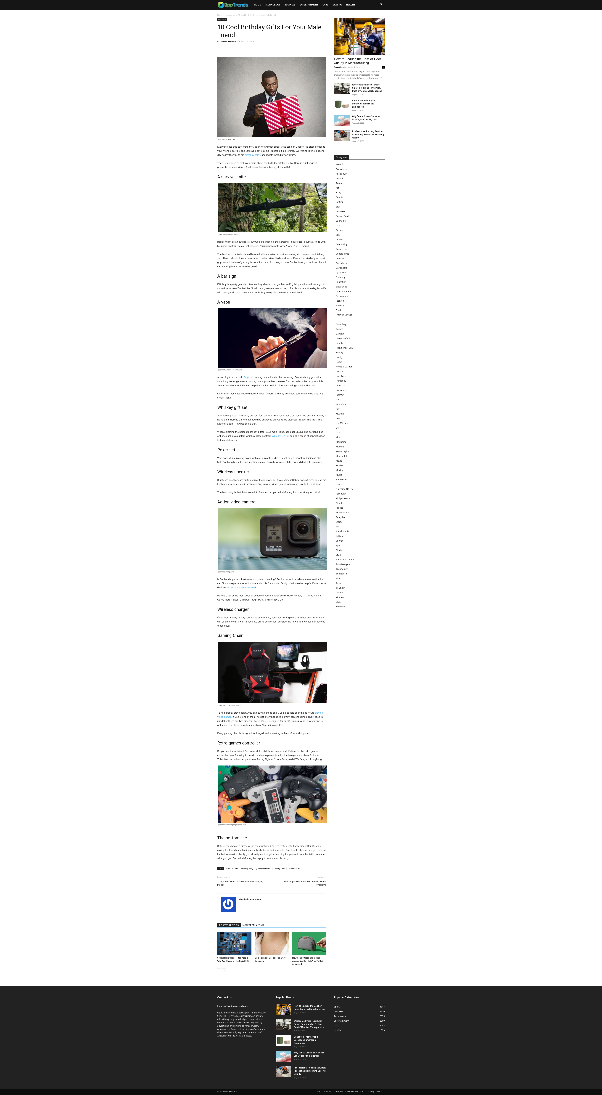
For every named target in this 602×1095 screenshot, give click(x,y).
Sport (338, 545)
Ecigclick (249, 377)
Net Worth (341, 479)
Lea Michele (342, 423)
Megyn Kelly (342, 455)
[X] (227, 48)
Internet (340, 394)
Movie (339, 460)
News (339, 484)
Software (340, 535)
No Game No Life (345, 488)
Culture (340, 258)
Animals (340, 183)
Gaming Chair (279, 868)
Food (338, 310)
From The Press (344, 314)
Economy (340, 277)
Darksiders (341, 267)
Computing (341, 244)
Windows (340, 597)
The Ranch (341, 573)
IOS (337, 399)
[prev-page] (219, 970)
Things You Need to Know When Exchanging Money (240, 883)
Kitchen (340, 413)
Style (338, 554)
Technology (272, 4)
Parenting (341, 493)
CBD (338, 234)
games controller (263, 868)
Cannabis (341, 220)
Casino (339, 230)
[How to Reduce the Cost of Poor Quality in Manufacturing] (359, 36)
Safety (339, 521)
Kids (338, 408)
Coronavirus (342, 248)
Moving (339, 470)
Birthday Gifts (232, 868)
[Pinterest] (235, 48)
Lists (338, 432)
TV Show (340, 587)
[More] (249, 48)
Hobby (339, 357)
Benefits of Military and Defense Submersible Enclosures (364, 103)
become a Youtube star (242, 587)
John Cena (341, 404)
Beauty (339, 197)
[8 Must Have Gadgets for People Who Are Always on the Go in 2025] (234, 943)
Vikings (339, 592)
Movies (339, 465)
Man (338, 437)
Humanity (341, 380)
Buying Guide (343, 216)
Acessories (230, 15)
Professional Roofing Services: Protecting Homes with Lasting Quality (368, 134)
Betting (339, 201)
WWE (338, 601)
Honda (339, 371)
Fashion (340, 300)
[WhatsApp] (242, 48)
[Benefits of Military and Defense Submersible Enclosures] (342, 104)
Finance (340, 305)
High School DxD (344, 347)
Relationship (342, 512)
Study (339, 550)
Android (340, 178)
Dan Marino (342, 263)
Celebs (339, 239)
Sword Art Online (345, 559)
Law (338, 418)
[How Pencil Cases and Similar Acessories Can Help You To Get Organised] (309, 943)
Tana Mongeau (343, 564)
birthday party (252, 154)
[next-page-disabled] (224, 970)
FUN (338, 319)
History (339, 352)
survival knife (294, 868)
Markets (340, 446)
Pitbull (339, 503)
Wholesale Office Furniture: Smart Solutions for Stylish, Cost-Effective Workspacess (367, 87)
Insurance (341, 390)
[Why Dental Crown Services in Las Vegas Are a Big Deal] (342, 120)
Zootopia (340, 606)
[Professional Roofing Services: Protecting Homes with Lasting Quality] (342, 135)
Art (337, 187)
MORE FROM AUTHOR (253, 925)
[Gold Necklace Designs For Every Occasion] (272, 943)
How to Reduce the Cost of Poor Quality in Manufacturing (357, 61)
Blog (338, 206)
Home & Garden (344, 366)
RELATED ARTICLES (229, 925)
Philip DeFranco (344, 498)
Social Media (342, 531)
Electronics (341, 286)
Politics (339, 507)
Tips (338, 578)
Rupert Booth (340, 67)
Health (350, 4)
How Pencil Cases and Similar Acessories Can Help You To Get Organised (307, 961)
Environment (342, 296)
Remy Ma (341, 517)
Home (257, 4)
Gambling (341, 324)
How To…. (341, 376)
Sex (337, 526)
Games (339, 328)
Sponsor (340, 540)
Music (339, 474)
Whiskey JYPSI (280, 435)
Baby (338, 192)
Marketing (341, 441)
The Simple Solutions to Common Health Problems (305, 883)
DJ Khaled (341, 272)
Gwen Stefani (343, 338)
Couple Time (342, 253)
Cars (325, 4)
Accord (339, 164)
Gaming (337, 4)
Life (338, 427)
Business (290, 4)
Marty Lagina (342, 451)
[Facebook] (220, 48)
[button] (381, 4)
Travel (339, 583)
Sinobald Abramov (228, 41)
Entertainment (309, 4)
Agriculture (342, 173)
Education (341, 281)
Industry (340, 385)
